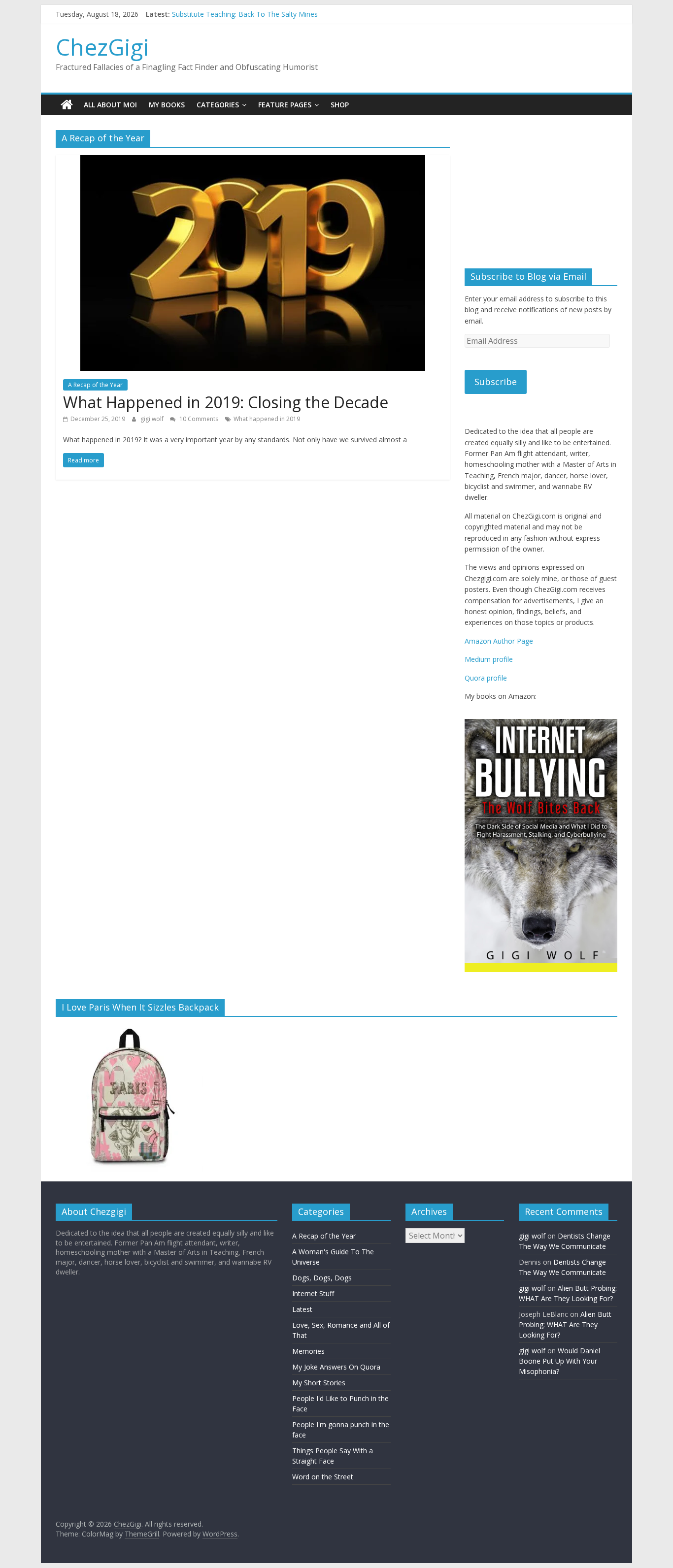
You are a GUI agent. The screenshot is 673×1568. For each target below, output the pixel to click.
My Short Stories (318, 1383)
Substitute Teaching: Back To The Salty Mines (245, 14)
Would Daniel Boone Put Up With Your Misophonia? (559, 1361)
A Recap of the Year (95, 385)
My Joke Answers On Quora (336, 1367)
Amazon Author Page (499, 641)
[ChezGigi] (67, 105)
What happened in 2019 (267, 419)
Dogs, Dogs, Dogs (322, 1278)
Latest (302, 1309)
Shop (340, 104)
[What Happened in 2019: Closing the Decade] (252, 161)
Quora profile (486, 678)
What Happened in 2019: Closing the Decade (225, 402)
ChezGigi (102, 47)
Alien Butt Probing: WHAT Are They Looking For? (565, 1325)
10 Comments (198, 419)
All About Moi (110, 104)
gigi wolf (152, 419)
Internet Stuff (313, 1294)
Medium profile (489, 659)
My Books (167, 104)
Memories (308, 1351)
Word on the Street (322, 1477)
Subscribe (495, 382)
